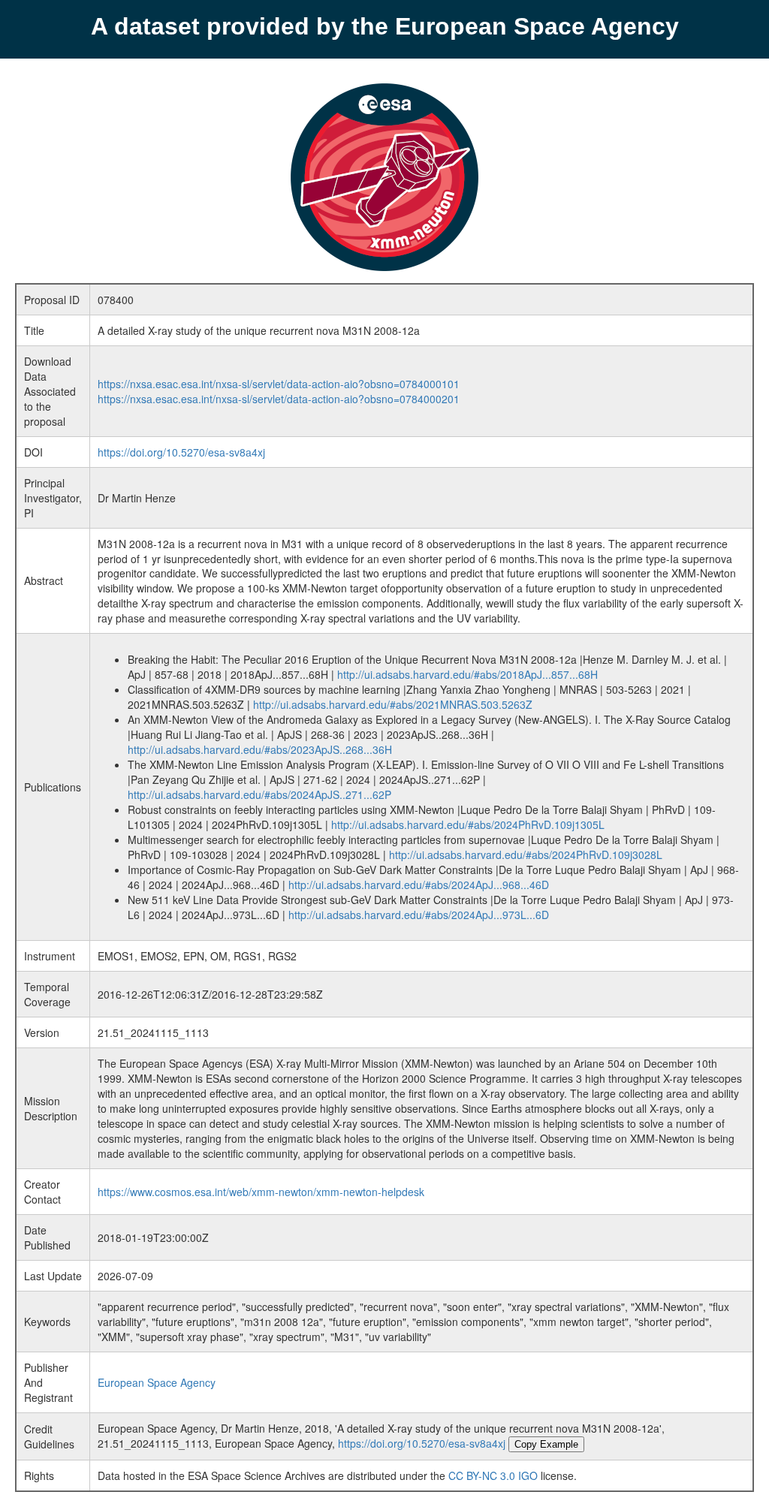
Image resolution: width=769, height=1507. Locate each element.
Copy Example (546, 1444)
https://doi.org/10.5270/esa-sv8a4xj (181, 452)
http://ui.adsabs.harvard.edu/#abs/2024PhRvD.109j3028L (525, 854)
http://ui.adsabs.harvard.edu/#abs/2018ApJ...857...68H (467, 674)
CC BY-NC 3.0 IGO (493, 1475)
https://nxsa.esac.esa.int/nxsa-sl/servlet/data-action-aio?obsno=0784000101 (279, 383)
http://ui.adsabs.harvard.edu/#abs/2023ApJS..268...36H (260, 749)
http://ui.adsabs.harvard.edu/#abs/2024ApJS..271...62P (259, 794)
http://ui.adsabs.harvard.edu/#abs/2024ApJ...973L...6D (418, 914)
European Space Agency (157, 1382)
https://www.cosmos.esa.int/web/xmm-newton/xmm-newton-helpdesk (261, 1191)
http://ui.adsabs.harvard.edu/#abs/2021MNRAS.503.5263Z (392, 704)
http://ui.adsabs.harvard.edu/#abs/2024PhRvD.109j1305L (468, 824)
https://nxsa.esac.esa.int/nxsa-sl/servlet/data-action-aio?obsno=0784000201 (279, 398)
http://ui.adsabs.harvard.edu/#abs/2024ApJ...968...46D (418, 884)
